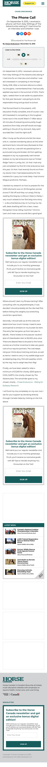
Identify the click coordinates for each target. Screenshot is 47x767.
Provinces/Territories (26, 533)
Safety (31, 544)
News (19, 533)
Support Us (29, 3)
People (32, 565)
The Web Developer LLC (23, 757)
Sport (34, 533)
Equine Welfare (21, 544)
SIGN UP (23, 291)
